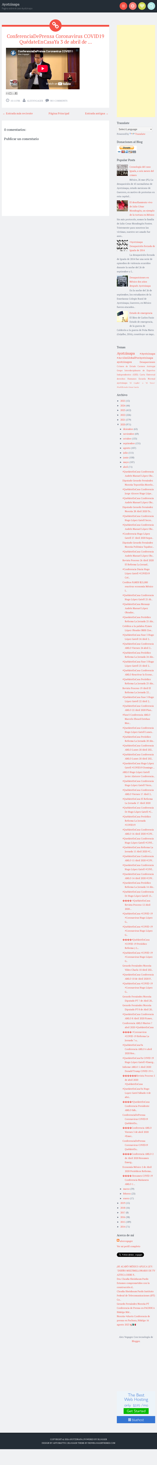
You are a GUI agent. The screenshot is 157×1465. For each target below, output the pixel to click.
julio (125, 452)
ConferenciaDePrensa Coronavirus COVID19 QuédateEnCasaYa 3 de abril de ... (55, 39)
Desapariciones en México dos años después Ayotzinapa (140, 281)
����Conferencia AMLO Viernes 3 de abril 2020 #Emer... (137, 1132)
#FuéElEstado (122, 387)
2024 (123, 405)
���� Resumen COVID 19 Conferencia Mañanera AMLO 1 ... (138, 1180)
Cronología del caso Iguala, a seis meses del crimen (142, 171)
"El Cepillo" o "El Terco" (142, 383)
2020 (123, 424)
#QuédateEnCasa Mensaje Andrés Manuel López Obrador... (136, 608)
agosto (127, 447)
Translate (140, 133)
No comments (58, 100)
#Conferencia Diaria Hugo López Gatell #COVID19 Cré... (136, 573)
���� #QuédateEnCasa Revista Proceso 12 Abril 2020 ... (136, 904)
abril (125, 466)
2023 (123, 410)
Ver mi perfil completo (128, 1246)
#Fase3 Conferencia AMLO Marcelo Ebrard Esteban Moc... (136, 719)
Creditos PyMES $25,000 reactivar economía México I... (138, 586)
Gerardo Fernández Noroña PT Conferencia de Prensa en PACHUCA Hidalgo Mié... (136, 1308)
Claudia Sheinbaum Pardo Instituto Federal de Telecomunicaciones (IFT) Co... (136, 1295)
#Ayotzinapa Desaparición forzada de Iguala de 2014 (142, 246)
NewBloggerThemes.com (101, 1443)
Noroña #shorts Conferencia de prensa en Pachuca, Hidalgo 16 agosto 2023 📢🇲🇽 (133, 1320)
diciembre (128, 429)
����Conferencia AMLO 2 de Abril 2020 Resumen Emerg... (138, 1158)
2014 (123, 1226)
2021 (123, 419)
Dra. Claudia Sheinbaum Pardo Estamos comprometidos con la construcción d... (133, 1283)
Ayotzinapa (10, 4)
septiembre (129, 443)
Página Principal (59, 113)
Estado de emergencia (141, 312)
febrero (127, 1193)
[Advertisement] (136, 71)
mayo (126, 462)
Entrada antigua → (96, 113)
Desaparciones (147, 362)
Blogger (136, 1341)
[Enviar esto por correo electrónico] (7, 93)
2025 (123, 400)
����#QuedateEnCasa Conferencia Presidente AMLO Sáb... (136, 1106)
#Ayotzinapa (147, 353)
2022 (123, 414)
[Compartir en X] (13, 93)
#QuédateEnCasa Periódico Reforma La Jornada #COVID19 (137, 820)
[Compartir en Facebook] (16, 93)
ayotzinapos (124, 362)
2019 (123, 1202)
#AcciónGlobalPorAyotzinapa (135, 358)
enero (126, 1198)
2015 (123, 1221)
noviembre (129, 433)
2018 (123, 1207)
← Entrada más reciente (18, 113)
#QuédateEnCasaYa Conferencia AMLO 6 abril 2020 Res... (137, 1049)
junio (126, 457)
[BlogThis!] (10, 93)
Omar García (133, 387)
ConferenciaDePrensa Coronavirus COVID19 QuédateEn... (135, 1119)
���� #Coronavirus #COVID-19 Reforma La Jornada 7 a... (136, 1036)
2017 (123, 1212)
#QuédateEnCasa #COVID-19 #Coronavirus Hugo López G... (138, 917)
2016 (123, 1217)
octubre (127, 438)
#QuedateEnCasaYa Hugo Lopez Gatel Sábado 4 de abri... (137, 1093)
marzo (126, 1188)
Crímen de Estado (126, 366)
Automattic (59, 1443)
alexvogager (35, 100)
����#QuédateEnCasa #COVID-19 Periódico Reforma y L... (136, 943)
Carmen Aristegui (146, 366)
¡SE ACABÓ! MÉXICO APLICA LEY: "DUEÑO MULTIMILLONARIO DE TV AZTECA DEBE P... (136, 1270)
